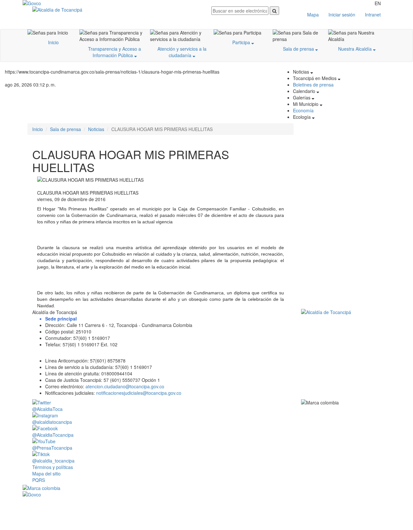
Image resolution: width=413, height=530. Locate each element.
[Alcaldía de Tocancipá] (117, 9)
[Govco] (53, 3)
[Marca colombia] (206, 488)
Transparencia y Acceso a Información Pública (114, 52)
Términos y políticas (52, 467)
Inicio (53, 42)
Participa (241, 42)
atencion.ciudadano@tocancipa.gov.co (125, 386)
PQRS (38, 480)
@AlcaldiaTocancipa (53, 435)
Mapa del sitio (46, 473)
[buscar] (274, 10)
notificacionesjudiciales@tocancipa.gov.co (138, 393)
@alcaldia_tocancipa (53, 460)
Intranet (373, 14)
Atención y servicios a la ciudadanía (181, 52)
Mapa (313, 14)
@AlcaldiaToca (47, 409)
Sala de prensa (299, 49)
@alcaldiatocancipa (52, 422)
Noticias (96, 129)
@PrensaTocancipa (52, 447)
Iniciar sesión (341, 14)
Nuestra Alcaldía (355, 49)
